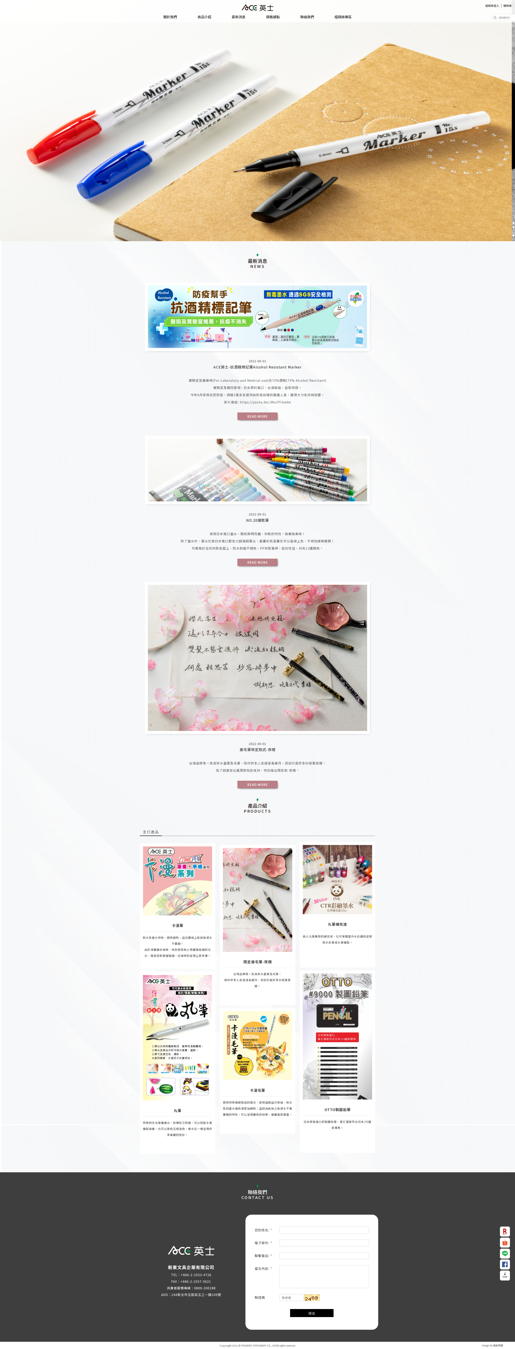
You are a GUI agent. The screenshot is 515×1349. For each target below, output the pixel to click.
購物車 (507, 6)
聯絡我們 (307, 17)
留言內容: (262, 1268)
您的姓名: (262, 1230)
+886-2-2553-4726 (196, 1274)
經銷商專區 (343, 17)
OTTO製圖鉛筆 (337, 1109)
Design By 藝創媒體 (492, 1345)
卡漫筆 (177, 925)
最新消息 (238, 17)
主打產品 (151, 831)
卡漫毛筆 (257, 1090)
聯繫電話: (262, 1255)
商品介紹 (204, 17)
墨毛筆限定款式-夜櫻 (258, 749)
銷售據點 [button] (273, 17)
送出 (311, 1313)
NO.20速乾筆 (257, 520)
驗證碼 (260, 1297)
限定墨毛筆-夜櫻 (257, 961)
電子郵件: (262, 1242)
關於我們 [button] (170, 17)
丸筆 (177, 1110)
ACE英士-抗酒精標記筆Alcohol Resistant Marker (257, 366)
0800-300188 (205, 1288)
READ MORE (257, 416)
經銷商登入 (492, 6)
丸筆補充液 (337, 924)
